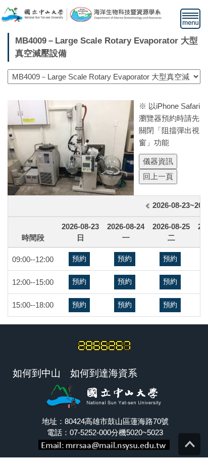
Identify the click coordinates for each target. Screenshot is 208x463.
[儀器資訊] (159, 161)
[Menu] (190, 19)
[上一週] (146, 206)
